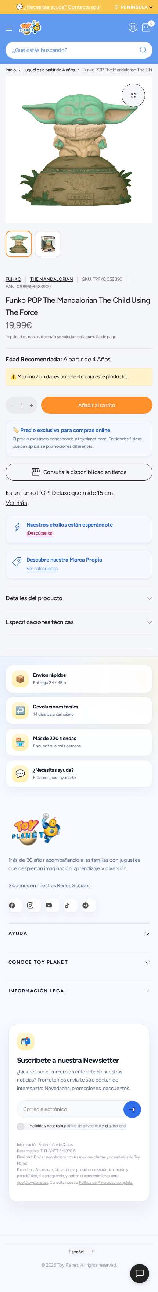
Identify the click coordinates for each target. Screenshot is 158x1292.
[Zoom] (133, 95)
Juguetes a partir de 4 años (49, 70)
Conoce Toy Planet (38, 962)
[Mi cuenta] (133, 27)
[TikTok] (71, 905)
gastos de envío (42, 336)
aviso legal (117, 1125)
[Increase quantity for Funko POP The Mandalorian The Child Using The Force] (31, 405)
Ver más (16, 502)
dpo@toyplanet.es (32, 1182)
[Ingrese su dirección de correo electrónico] (132, 1109)
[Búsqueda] (143, 50)
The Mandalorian (51, 279)
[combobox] (79, 50)
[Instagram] (34, 905)
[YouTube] (52, 905)
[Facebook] (15, 905)
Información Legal (37, 991)
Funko (13, 279)
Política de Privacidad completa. (106, 1182)
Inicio (11, 70)
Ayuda (17, 933)
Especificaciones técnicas (40, 622)
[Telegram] (89, 905)
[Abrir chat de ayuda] (139, 1273)
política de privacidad (82, 1125)
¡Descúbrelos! (40, 533)
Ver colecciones (42, 568)
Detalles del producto (34, 598)
